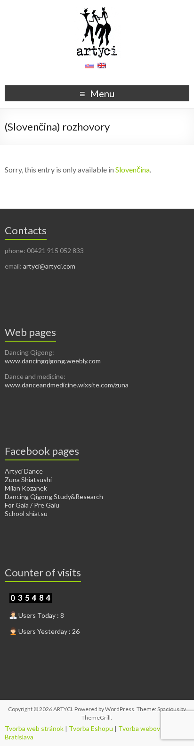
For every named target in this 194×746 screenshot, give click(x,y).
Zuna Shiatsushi (28, 479)
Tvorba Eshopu (91, 728)
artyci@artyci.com (49, 266)
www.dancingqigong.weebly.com (53, 361)
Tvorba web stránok (34, 728)
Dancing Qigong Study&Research (54, 496)
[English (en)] (101, 68)
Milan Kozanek (26, 488)
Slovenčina (132, 169)
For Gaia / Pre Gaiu (32, 505)
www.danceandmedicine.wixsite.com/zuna (67, 385)
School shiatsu (26, 513)
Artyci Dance (24, 471)
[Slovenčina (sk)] (89, 68)
